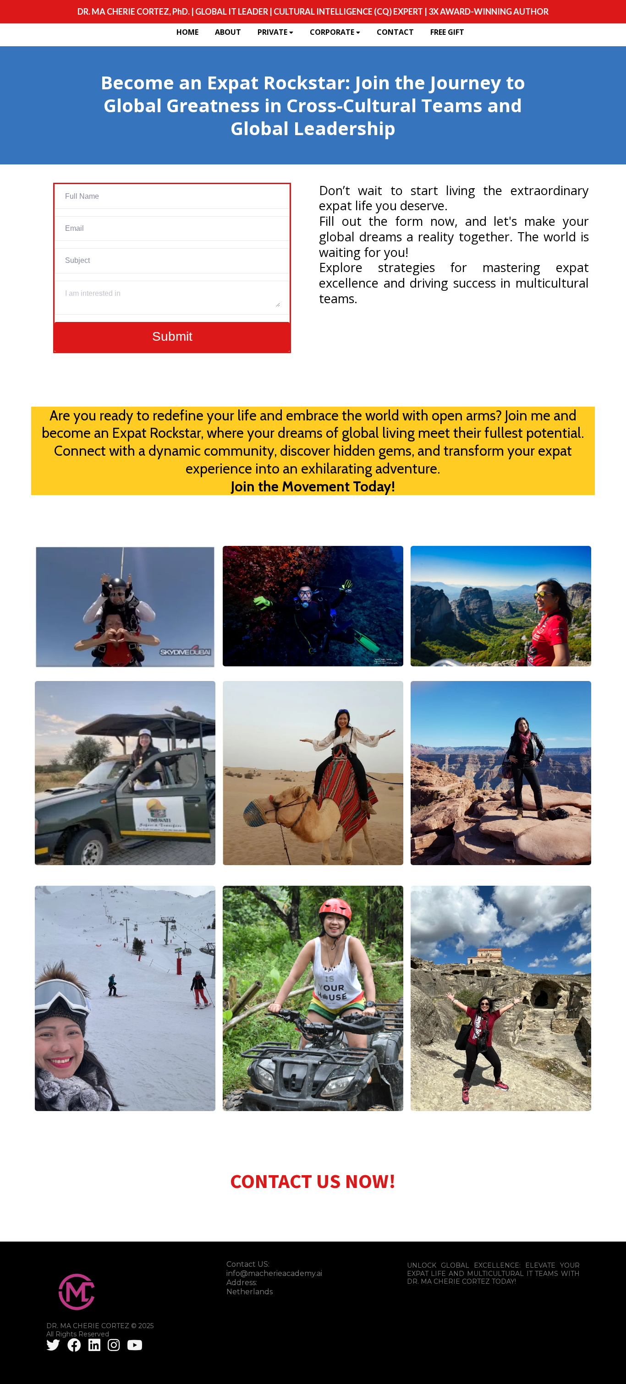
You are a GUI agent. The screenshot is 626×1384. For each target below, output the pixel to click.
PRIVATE (272, 32)
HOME (187, 32)
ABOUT (228, 32)
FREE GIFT (447, 32)
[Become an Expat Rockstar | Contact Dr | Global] (55, 1345)
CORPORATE (332, 32)
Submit (172, 336)
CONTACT (395, 32)
